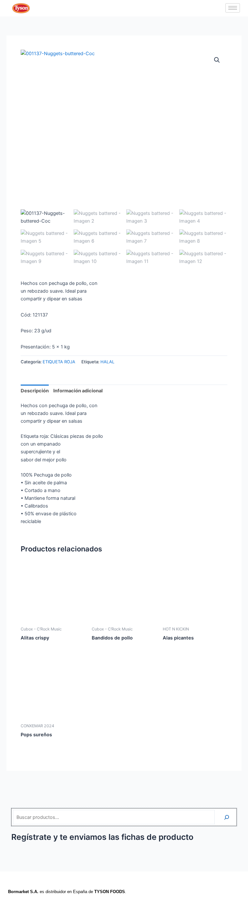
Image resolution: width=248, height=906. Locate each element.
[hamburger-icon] (232, 8)
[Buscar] (226, 817)
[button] (217, 60)
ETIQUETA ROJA (59, 361)
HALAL (107, 361)
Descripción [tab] (35, 391)
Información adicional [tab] (78, 391)
